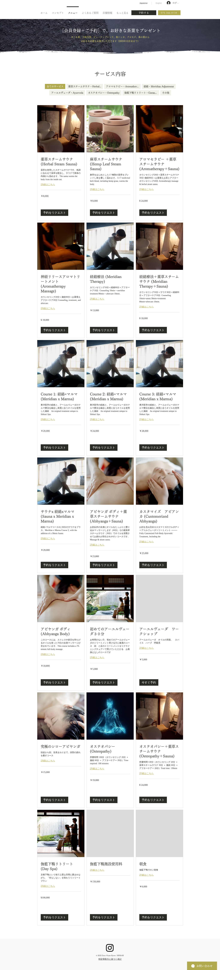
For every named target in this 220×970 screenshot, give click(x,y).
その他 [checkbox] (165, 93)
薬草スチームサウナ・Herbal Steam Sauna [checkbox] (85, 86)
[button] (54, 212)
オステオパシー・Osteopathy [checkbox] (104, 93)
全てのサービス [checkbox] (55, 86)
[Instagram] (110, 948)
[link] (61, 162)
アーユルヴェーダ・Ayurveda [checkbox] (67, 93)
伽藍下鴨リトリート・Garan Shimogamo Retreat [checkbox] (141, 93)
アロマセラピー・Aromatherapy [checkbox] (123, 86)
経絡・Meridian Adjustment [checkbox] (159, 86)
